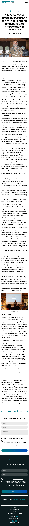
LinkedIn (15, 499)
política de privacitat (18, 438)
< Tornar (3, 7)
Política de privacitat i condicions (14, 513)
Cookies (14, 511)
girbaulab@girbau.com (14, 518)
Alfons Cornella (21, 63)
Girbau (17, 516)
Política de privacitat (14, 509)
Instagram (23, 499)
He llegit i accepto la (13, 438)
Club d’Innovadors (8, 63)
